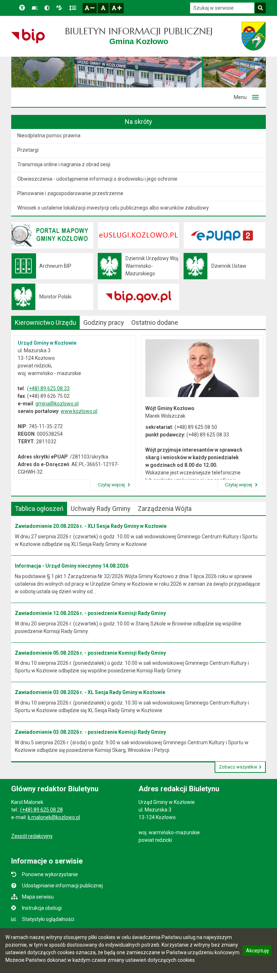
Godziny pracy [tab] (103, 322)
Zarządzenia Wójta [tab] (165, 508)
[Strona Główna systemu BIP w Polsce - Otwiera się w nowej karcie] (28, 36)
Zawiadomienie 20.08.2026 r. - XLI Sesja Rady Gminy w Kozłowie (91, 526)
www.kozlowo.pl (79, 411)
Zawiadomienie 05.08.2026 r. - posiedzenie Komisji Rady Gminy (90, 653)
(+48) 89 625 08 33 (48, 388)
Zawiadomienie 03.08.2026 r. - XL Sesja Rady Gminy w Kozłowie (90, 692)
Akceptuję (257, 952)
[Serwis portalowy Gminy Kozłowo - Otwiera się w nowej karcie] (253, 36)
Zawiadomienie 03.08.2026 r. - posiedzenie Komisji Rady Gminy (90, 732)
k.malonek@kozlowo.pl (54, 817)
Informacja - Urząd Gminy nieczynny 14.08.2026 (71, 566)
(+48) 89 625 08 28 (41, 810)
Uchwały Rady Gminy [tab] (101, 508)
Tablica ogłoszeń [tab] (39, 508)
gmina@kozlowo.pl (57, 403)
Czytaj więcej (112, 484)
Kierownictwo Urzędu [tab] (45, 322)
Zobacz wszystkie (238, 767)
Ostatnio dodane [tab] (154, 322)
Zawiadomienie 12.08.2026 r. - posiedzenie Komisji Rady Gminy (90, 613)
